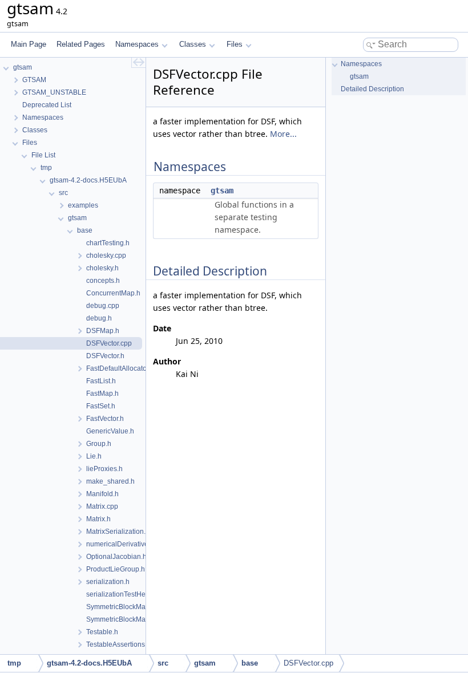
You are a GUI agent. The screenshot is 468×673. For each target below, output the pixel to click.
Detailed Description (372, 89)
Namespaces (137, 44)
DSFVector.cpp (308, 663)
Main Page (28, 44)
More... (283, 133)
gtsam (222, 190)
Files (235, 44)
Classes (192, 44)
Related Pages (81, 44)
